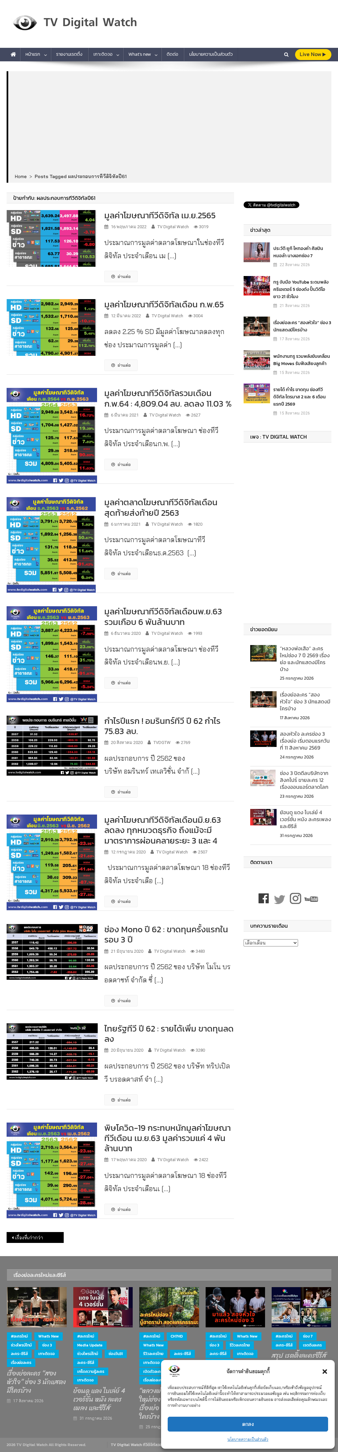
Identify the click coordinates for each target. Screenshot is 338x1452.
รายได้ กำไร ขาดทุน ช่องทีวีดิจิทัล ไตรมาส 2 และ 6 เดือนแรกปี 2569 (299, 397)
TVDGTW (162, 742)
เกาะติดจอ (103, 54)
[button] (324, 1371)
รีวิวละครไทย (153, 1354)
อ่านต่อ (124, 276)
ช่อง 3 (47, 1345)
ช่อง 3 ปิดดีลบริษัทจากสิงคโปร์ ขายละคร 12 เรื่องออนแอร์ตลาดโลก (304, 780)
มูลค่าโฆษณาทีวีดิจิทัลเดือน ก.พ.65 (164, 304)
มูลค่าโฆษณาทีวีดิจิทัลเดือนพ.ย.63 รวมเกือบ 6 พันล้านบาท (163, 616)
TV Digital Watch (173, 226)
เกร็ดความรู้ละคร (90, 1372)
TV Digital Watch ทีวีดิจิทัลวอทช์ (139, 1445)
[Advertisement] (170, 123)
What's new (48, 1336)
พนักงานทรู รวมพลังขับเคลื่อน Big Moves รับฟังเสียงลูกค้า (301, 360)
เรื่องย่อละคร (21, 1363)
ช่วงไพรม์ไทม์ (21, 1345)
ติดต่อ (172, 54)
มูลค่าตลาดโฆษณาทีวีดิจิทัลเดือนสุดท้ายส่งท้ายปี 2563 (161, 507)
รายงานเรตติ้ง (69, 54)
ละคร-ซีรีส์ (19, 1354)
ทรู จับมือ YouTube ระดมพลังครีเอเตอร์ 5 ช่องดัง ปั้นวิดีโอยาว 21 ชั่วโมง (300, 289)
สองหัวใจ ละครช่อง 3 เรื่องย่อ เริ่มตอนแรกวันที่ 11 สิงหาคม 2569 (305, 741)
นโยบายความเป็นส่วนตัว (247, 1439)
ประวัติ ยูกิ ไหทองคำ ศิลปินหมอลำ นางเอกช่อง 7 (298, 252)
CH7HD (177, 1336)
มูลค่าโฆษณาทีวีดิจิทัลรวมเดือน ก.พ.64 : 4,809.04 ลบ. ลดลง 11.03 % (168, 398)
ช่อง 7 (308, 1336)
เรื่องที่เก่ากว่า (29, 1238)
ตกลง (248, 1424)
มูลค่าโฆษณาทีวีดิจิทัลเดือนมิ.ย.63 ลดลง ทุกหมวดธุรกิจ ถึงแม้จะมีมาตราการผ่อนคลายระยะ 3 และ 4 (162, 830)
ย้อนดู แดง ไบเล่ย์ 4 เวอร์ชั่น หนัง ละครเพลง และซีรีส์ (305, 819)
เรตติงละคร (312, 1345)
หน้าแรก (32, 54)
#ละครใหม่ (19, 1336)
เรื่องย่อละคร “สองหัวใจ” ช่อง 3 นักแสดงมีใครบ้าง (302, 326)
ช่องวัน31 (116, 1354)
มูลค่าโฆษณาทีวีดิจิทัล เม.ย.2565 (160, 215)
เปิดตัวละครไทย (156, 1372)
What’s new (139, 54)
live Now (311, 54)
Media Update (90, 1345)
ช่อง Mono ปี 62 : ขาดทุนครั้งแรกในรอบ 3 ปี (166, 934)
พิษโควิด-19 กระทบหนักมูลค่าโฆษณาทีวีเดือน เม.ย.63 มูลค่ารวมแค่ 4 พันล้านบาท (167, 1138)
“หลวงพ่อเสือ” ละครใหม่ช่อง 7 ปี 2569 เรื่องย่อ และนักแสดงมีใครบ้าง (305, 658)
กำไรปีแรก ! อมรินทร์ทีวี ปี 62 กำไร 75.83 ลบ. (162, 725)
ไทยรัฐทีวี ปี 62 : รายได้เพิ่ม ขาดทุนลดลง (169, 1033)
